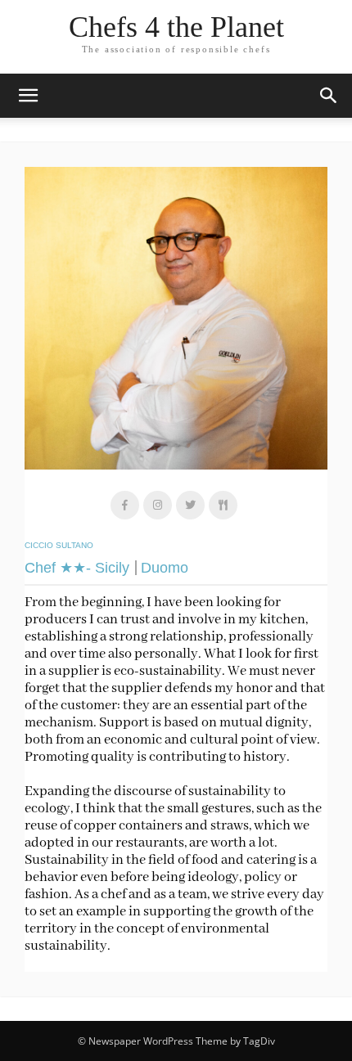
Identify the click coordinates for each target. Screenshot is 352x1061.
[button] (329, 96)
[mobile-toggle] (28, 96)
